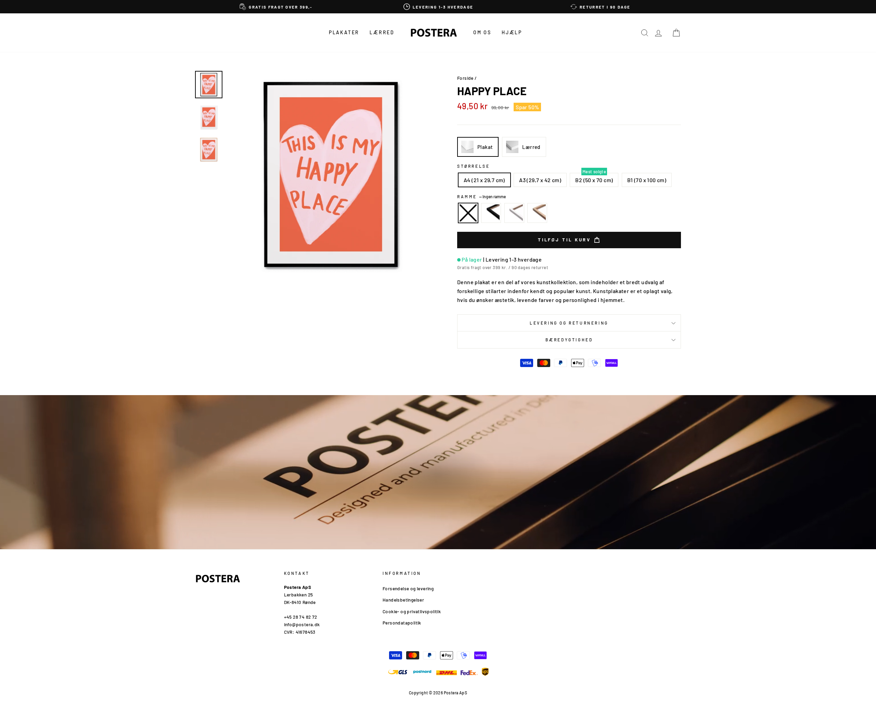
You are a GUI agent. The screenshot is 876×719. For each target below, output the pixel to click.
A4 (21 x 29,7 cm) (484, 180)
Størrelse (473, 166)
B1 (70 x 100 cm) (646, 180)
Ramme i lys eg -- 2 (537, 213)
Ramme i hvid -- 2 (514, 213)
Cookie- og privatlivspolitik (412, 611)
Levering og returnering (569, 322)
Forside (465, 78)
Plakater (344, 32)
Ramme (481, 196)
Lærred (382, 32)
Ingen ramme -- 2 (468, 213)
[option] (276, 6)
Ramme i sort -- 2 (491, 213)
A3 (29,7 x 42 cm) (540, 180)
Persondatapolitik (402, 623)
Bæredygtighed (569, 339)
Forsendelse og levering (408, 588)
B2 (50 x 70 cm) (594, 180)
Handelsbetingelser (403, 600)
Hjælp (512, 32)
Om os (482, 32)
